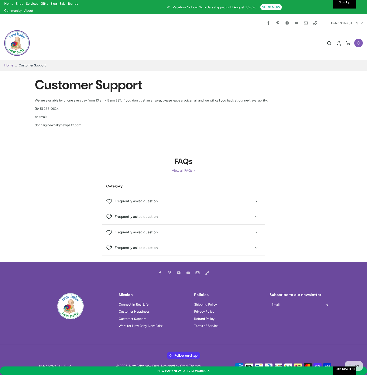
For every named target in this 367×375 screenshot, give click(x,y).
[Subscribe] (327, 304)
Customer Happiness (134, 311)
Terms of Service (206, 326)
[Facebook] (268, 23)
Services (32, 3)
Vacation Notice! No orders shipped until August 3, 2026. (215, 7)
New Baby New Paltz (144, 366)
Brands (73, 3)
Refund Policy (204, 319)
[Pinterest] (277, 23)
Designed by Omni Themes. (181, 366)
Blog (54, 3)
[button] (183, 370)
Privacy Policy (204, 311)
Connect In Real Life (133, 304)
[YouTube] (296, 23)
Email (275, 305)
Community (13, 11)
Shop (19, 3)
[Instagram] (287, 23)
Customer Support (132, 319)
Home (8, 3)
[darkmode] (358, 43)
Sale (62, 3)
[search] (329, 43)
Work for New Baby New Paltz (141, 326)
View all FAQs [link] (182, 170)
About (28, 11)
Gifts (44, 3)
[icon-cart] (348, 43)
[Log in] (338, 43)
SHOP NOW (271, 7)
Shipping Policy (205, 304)
